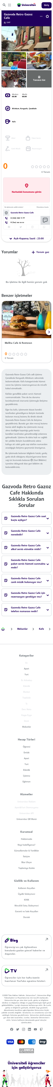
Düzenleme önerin (43, 207)
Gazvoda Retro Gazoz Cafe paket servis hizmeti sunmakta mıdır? (28, 564)
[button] (49, 332)
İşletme (26, 776)
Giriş (46, 5)
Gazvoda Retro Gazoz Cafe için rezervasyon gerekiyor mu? (28, 595)
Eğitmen (26, 782)
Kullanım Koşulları (26, 888)
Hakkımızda (26, 839)
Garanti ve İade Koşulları (26, 911)
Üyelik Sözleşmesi (26, 894)
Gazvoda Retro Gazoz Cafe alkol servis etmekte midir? (26, 547)
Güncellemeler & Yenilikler (26, 851)
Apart (26, 669)
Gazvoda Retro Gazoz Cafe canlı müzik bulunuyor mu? (26, 580)
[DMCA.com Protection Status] (26, 1050)
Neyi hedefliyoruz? (26, 845)
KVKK (26, 900)
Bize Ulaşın (26, 862)
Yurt (26, 674)
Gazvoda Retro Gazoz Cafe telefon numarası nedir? (26, 610)
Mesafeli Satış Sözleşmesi (27, 906)
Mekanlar (26, 727)
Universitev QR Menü (27, 819)
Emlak (26, 753)
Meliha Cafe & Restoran (18, 343)
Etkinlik (26, 770)
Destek (26, 917)
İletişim (26, 856)
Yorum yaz (42, 252)
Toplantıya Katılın (26, 868)
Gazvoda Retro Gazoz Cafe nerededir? (26, 533)
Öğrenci (26, 747)
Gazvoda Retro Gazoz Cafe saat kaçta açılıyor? (28, 518)
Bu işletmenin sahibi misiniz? (14, 207)
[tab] (26, 239)
